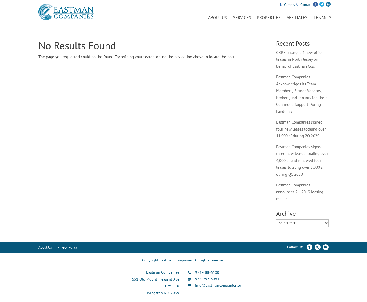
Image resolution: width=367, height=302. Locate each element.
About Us (217, 18)
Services (242, 18)
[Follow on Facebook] (309, 247)
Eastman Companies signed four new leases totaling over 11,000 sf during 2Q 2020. (301, 129)
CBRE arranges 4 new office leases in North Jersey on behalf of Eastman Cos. (299, 59)
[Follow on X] (318, 247)
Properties (269, 18)
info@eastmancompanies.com (219, 285)
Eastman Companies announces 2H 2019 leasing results (299, 191)
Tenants (323, 18)
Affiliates (297, 18)
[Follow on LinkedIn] (326, 247)
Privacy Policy (67, 248)
